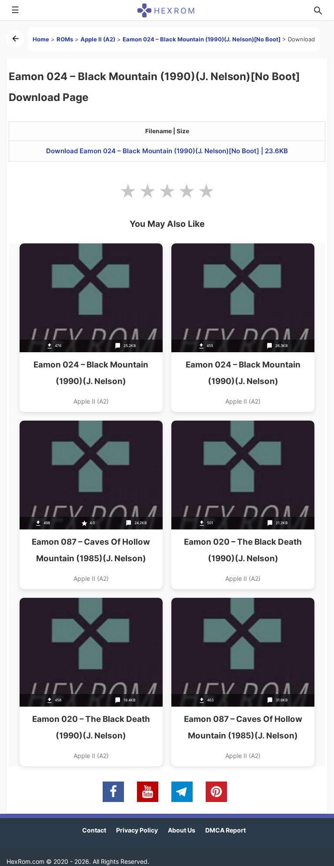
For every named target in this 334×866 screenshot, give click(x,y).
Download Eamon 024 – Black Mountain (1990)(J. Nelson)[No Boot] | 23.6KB (167, 151)
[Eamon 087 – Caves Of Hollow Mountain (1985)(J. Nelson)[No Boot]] (91, 505)
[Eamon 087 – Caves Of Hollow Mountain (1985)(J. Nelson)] (242, 682)
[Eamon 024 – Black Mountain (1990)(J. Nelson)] (242, 327)
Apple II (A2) (97, 39)
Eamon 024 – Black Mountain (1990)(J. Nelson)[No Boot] (202, 39)
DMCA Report (225, 830)
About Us (181, 830)
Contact (94, 830)
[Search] (318, 10)
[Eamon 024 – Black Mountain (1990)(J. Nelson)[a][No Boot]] (91, 327)
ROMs (65, 39)
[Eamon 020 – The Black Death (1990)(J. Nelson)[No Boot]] (91, 682)
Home (41, 39)
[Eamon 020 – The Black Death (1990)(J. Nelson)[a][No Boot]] (242, 505)
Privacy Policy (137, 830)
